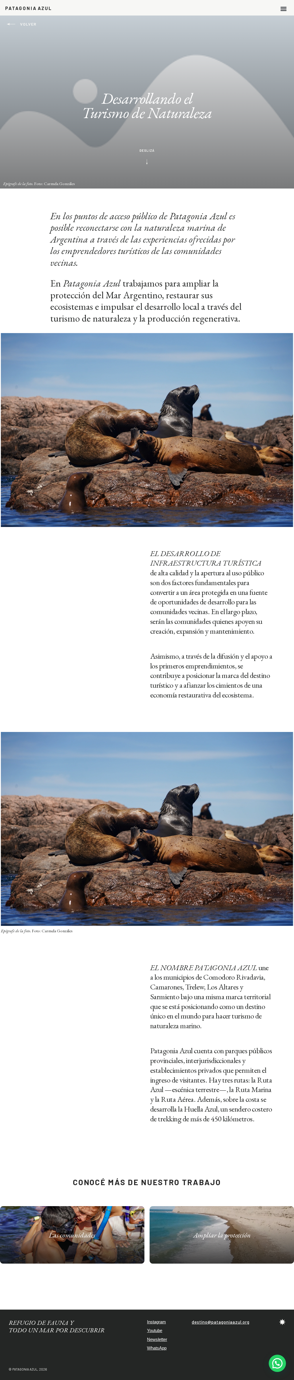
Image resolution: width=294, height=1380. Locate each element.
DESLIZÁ (147, 150)
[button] (284, 8)
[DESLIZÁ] (147, 161)
